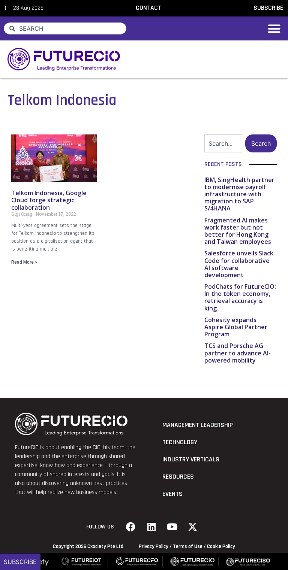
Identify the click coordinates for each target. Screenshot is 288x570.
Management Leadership (197, 425)
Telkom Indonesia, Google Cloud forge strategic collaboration (49, 200)
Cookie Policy (221, 546)
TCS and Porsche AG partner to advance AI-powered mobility (237, 353)
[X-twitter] (192, 527)
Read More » (24, 262)
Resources (178, 477)
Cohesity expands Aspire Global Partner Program (235, 327)
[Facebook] (131, 527)
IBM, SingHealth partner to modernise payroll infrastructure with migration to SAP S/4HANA (239, 194)
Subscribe (20, 562)
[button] (274, 28)
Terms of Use (187, 546)
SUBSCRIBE (268, 8)
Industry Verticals (190, 459)
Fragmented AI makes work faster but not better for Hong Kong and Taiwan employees (237, 231)
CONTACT (148, 8)
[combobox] (65, 28)
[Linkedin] (151, 527)
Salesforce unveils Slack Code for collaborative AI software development (238, 264)
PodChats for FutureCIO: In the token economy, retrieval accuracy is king (240, 297)
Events (172, 494)
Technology (179, 442)
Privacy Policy (153, 546)
